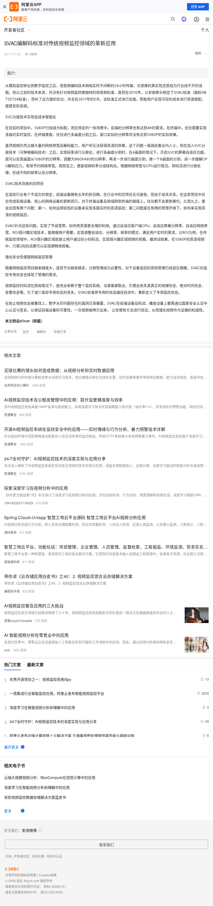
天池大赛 (38, 856)
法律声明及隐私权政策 (20, 875)
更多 (7, 810)
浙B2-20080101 (54, 886)
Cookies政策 (48, 875)
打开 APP (198, 6)
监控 (26, 331)
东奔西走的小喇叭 (16, 385)
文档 (8, 856)
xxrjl (7, 650)
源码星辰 (10, 532)
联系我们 (106, 844)
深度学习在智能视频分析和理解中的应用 (37, 787)
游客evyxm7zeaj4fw (18, 620)
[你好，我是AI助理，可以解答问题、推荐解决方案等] (183, 19)
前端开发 (60, 331)
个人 (205, 30)
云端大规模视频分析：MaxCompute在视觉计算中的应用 (49, 777)
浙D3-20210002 (51, 892)
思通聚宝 (10, 414)
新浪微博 (29, 830)
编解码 (41, 331)
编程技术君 (12, 591)
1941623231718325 (18, 503)
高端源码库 (12, 561)
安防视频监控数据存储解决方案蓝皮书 (35, 797)
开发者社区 (21, 856)
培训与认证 (54, 856)
